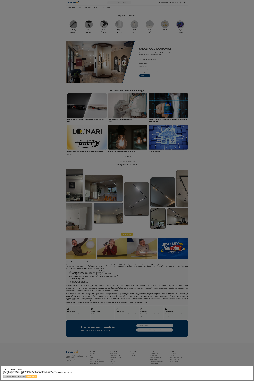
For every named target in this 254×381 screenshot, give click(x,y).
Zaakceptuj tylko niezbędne (10, 376)
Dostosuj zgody (21, 376)
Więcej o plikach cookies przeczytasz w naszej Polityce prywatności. (16, 373)
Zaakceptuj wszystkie (31, 376)
